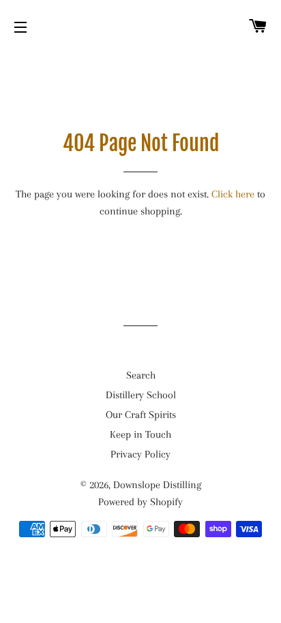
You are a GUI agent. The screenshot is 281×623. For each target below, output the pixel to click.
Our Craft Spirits (141, 415)
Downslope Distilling (157, 485)
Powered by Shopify (140, 502)
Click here (232, 194)
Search (141, 375)
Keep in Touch (140, 434)
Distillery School (141, 395)
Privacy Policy (140, 454)
